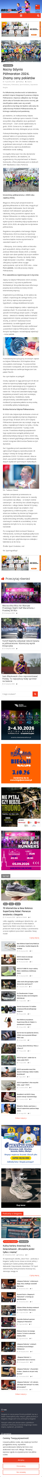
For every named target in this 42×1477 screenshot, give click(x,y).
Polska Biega (8, 65)
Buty (5, 904)
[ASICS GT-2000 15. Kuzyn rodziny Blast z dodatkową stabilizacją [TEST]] (8, 967)
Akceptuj (21, 1460)
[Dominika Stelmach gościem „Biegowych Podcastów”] (8, 1318)
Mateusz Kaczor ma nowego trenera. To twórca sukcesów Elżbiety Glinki (26, 1333)
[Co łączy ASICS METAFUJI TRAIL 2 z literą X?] (8, 1045)
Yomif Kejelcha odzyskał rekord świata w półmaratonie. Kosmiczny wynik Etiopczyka (20, 643)
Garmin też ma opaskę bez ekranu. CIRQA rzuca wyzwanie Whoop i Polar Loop (28, 1035)
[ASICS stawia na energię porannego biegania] (8, 956)
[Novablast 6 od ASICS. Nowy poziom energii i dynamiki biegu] (8, 1093)
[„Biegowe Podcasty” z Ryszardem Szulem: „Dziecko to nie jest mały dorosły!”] (8, 1368)
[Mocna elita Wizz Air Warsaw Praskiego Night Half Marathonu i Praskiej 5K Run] (21, 584)
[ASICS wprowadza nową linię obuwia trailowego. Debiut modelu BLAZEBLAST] (8, 1068)
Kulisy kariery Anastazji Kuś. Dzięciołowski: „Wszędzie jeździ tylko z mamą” (18, 1249)
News (11, 904)
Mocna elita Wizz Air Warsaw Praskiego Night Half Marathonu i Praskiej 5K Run (18, 608)
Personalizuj (21, 1466)
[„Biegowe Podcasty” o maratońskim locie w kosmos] (8, 1356)
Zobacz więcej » (21, 1118)
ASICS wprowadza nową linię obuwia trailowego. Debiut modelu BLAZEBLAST (28, 1072)
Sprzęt (6, 876)
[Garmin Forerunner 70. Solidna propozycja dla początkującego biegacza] (8, 1005)
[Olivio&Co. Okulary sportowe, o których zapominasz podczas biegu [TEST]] (8, 1105)
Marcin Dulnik (22, 917)
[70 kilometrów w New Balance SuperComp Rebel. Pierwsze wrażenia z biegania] (21, 881)
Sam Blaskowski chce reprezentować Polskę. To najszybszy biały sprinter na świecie (20, 678)
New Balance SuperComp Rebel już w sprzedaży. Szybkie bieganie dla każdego (28, 946)
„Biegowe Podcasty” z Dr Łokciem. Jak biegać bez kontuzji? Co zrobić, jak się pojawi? (28, 1384)
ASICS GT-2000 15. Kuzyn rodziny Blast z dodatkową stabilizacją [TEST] (27, 971)
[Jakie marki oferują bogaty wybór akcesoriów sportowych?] (8, 980)
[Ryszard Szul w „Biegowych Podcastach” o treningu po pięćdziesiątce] (8, 1293)
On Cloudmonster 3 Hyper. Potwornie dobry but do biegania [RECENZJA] (27, 996)
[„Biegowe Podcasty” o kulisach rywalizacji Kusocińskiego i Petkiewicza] (8, 1343)
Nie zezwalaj (21, 1472)
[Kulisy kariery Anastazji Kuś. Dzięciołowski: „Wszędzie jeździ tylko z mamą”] (21, 1219)
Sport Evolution (24, 85)
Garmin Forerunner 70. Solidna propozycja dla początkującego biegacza (26, 1009)
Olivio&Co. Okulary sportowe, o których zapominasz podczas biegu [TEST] (28, 1108)
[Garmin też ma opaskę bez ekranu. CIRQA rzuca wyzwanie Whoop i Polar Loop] (8, 1032)
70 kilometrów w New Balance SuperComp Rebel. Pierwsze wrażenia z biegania (18, 911)
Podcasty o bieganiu (12, 1213)
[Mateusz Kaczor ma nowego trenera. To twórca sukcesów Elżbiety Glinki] (8, 1330)
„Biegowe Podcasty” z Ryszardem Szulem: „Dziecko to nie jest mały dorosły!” (27, 1371)
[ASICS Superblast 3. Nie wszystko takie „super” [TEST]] (8, 1081)
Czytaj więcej (34, 938)
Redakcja (21, 82)
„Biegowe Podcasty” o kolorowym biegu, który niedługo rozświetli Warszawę (27, 1283)
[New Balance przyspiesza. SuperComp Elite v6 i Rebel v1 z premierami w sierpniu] (8, 1018)
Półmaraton (15, 85)
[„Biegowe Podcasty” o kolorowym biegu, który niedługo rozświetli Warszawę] (8, 1280)
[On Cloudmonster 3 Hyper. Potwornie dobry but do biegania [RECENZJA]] (8, 992)
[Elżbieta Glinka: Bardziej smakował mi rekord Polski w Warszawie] (8, 1306)
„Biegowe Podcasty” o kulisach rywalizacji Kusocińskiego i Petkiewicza (26, 1346)
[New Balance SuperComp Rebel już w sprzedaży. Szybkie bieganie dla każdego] (8, 942)
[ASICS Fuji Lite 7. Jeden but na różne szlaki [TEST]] (8, 1056)
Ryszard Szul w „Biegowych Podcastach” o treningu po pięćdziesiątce (25, 1297)
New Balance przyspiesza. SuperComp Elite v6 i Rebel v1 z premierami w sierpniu (27, 1022)
